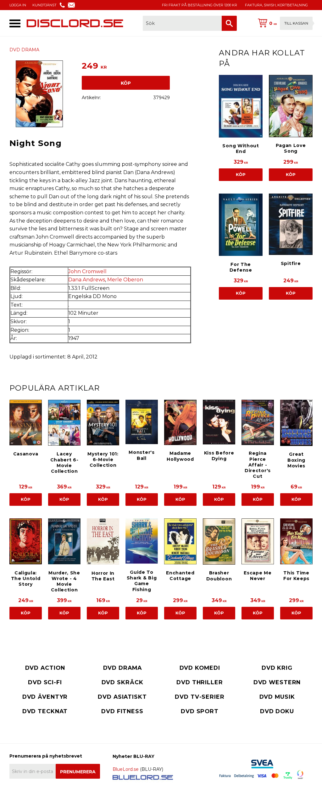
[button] (14, 23)
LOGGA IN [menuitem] (17, 5)
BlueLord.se (126, 769)
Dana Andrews (86, 280)
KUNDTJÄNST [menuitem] (44, 5)
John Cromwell (87, 271)
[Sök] (229, 23)
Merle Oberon (125, 280)
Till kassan (296, 23)
